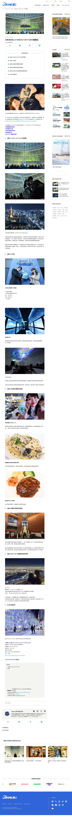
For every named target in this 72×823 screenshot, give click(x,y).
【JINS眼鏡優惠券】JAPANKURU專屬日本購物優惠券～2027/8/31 (65, 86)
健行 (64, 99)
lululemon (65, 71)
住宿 (62, 99)
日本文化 (54, 209)
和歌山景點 (63, 100)
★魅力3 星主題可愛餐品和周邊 (16, 64)
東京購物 (54, 213)
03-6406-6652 (17, 693)
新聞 (63, 209)
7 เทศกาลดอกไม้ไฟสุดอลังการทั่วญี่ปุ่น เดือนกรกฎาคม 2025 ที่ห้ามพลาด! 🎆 (64, 195)
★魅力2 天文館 (13, 60)
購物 (64, 70)
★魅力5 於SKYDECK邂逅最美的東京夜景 (18, 70)
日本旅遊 (54, 207)
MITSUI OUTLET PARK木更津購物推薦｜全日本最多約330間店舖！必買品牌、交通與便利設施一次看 (65, 67)
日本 (58, 207)
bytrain (59, 215)
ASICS (67, 70)
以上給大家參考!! (13, 74)
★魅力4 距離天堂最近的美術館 (16, 67)
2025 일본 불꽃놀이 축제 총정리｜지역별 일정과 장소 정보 (64, 184)
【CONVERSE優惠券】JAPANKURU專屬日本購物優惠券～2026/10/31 (65, 77)
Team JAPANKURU (17, 711)
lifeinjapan (59, 209)
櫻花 (62, 215)
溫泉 (63, 211)
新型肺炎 (59, 211)
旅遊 (63, 213)
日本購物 (65, 207)
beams (62, 71)
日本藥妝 (54, 215)
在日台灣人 (55, 217)
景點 (67, 209)
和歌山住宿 (67, 99)
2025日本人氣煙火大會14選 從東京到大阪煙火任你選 (64, 189)
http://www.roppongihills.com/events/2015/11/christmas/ (15, 655)
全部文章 (66, 14)
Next (65, 171)
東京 (62, 207)
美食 (62, 70)
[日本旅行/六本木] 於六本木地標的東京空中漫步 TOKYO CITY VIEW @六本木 (20, 121)
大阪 (65, 215)
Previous (56, 171)
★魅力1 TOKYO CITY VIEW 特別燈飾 (18, 57)
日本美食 (54, 211)
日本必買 (59, 213)
